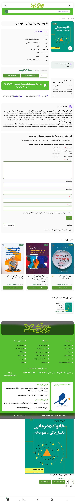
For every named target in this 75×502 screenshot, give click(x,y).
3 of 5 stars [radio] (56, 148)
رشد (68, 18)
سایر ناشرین (67, 349)
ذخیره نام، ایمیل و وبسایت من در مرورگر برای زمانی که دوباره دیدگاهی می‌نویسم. (46, 213)
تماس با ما (21, 355)
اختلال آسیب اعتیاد (42, 349)
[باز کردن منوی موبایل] (69, 5)
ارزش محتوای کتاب (66, 151)
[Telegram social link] (4, 96)
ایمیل (70, 205)
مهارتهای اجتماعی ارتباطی (40, 359)
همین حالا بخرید (12, 75)
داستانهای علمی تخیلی (41, 355)
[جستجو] (6, 11)
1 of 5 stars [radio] (59, 148)
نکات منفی (69, 189)
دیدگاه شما (68, 160)
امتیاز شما (68, 148)
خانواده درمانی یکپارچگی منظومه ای (62, 92)
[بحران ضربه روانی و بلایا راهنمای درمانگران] (62, 258)
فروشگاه (21, 352)
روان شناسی (67, 355)
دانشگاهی (62, 18)
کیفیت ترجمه (68, 156)
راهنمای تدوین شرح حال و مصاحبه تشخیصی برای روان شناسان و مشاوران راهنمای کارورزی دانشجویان (38, 279)
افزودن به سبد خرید (30, 75)
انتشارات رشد (20, 345)
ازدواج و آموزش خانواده (40, 352)
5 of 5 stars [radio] (53, 148)
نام (70, 197)
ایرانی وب (16, 416)
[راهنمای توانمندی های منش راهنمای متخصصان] (12, 258)
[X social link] (13, 96)
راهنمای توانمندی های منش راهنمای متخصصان (15, 277)
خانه (72, 18)
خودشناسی (44, 362)
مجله (22, 362)
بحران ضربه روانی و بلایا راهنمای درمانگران (65, 277)
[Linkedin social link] (8, 96)
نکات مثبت (68, 181)
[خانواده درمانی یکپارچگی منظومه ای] (68, 307)
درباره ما (21, 359)
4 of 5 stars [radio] (54, 148)
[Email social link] (11, 96)
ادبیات (69, 352)
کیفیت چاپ (68, 154)
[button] (62, 288)
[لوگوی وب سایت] (37, 5)
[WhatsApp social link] (6, 96)
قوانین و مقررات (19, 349)
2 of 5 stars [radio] (57, 148)
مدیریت (69, 359)
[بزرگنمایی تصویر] (70, 48)
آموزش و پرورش (43, 345)
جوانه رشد (56, 89)
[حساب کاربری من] (5, 5)
